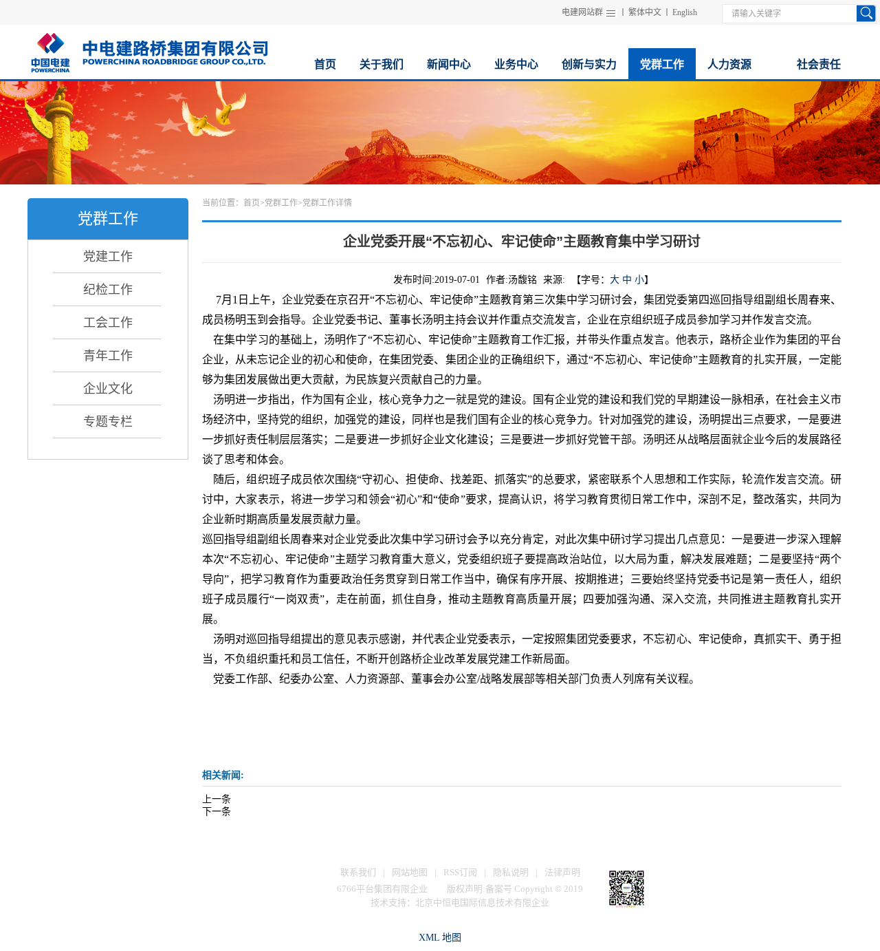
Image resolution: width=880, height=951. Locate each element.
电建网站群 (582, 12)
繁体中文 (644, 12)
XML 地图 (440, 937)
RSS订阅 (460, 872)
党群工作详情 (327, 203)
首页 (251, 203)
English (684, 12)
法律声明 (562, 872)
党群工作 (281, 203)
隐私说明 (511, 872)
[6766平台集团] (149, 50)
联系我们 (358, 872)
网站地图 (410, 872)
